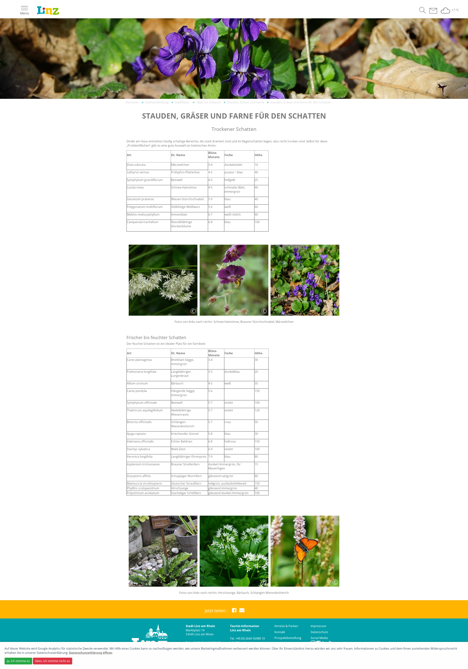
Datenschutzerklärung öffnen (90, 653)
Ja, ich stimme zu (18, 661)
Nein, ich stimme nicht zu (52, 661)
